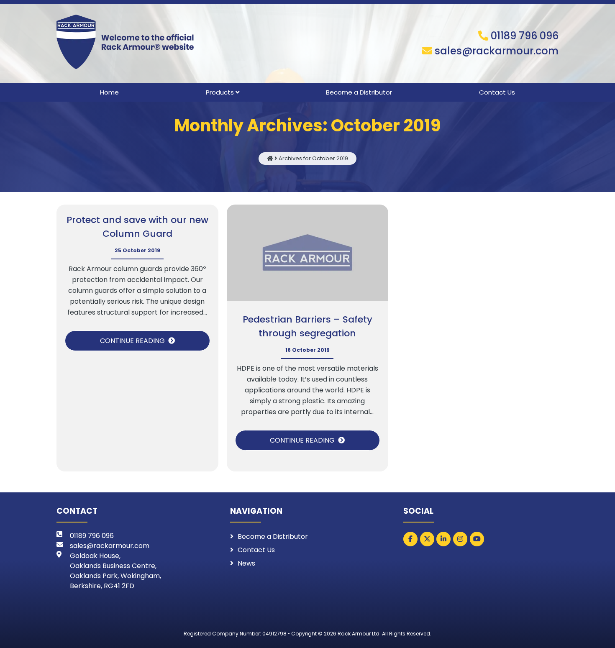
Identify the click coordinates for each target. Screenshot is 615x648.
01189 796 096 (525, 36)
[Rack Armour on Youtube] (477, 539)
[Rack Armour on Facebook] (410, 539)
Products (220, 92)
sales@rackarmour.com (497, 51)
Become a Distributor (359, 92)
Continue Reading (132, 341)
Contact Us (497, 92)
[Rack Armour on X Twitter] (427, 539)
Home (109, 92)
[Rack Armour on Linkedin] (443, 539)
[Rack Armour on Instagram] (460, 539)
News (246, 563)
